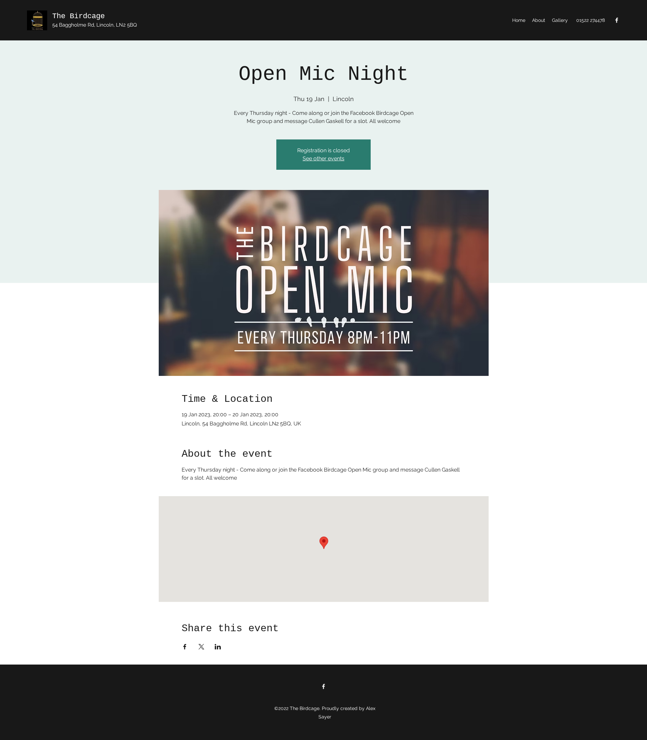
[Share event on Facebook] (185, 646)
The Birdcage (78, 16)
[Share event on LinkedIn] (218, 646)
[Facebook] (616, 20)
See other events (323, 158)
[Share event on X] (201, 646)
